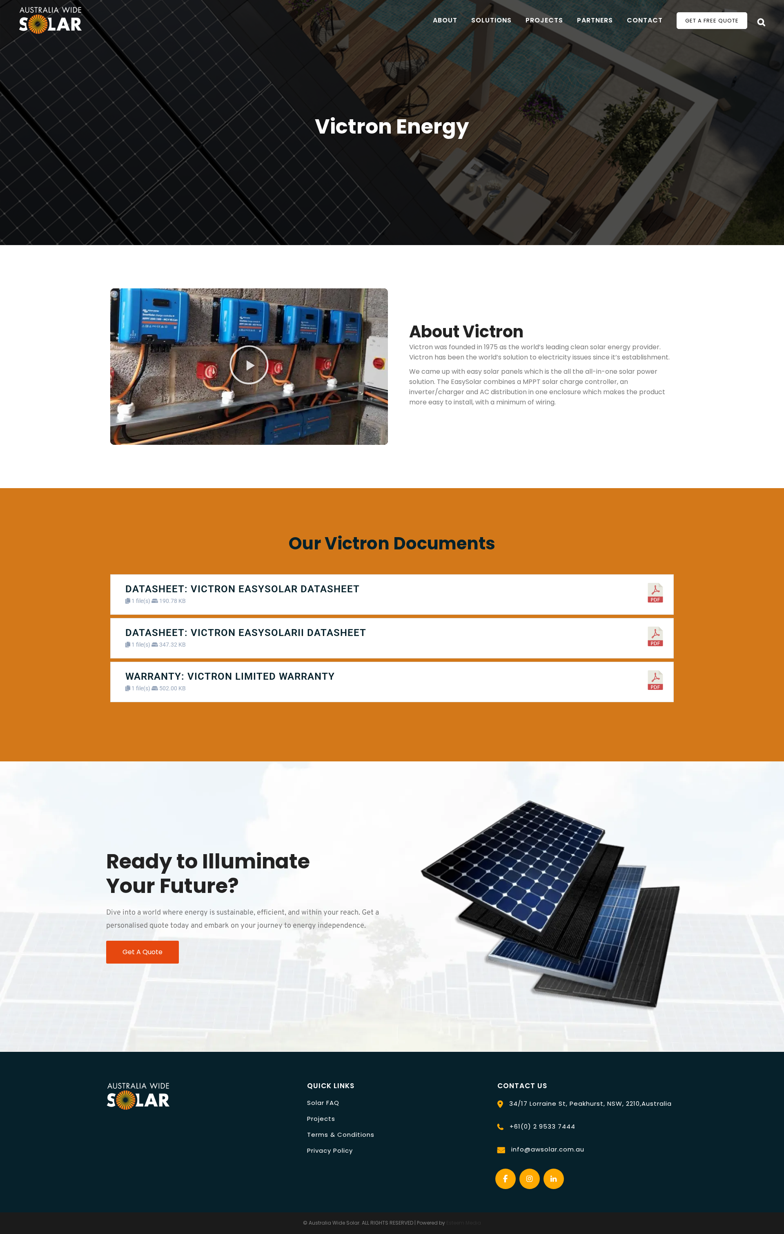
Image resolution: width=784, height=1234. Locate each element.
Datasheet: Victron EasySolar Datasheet (242, 589)
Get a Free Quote (712, 21)
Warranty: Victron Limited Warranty (230, 676)
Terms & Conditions (340, 1134)
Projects (321, 1118)
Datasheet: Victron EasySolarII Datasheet (245, 632)
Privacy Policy (330, 1150)
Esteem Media (463, 1222)
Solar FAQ (323, 1102)
